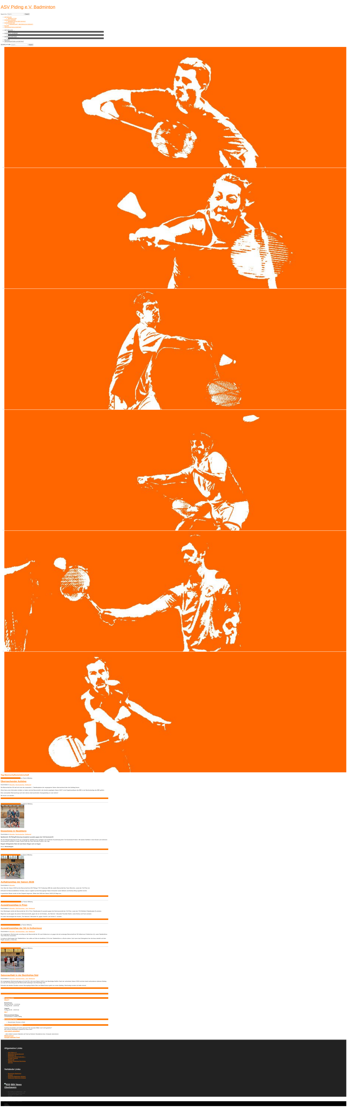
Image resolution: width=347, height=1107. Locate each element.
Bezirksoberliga (20, 784)
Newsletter (12, 18)
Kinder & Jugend (10, 20)
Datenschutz (7, 1105)
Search (27, 14)
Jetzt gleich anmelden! (12, 1031)
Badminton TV (12, 1055)
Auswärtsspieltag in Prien (14, 905)
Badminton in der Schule (17, 21)
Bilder (6, 25)
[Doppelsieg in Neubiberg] (12, 827)
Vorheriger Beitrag (6, 993)
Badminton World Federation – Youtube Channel (16, 1057)
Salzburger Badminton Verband (17, 1078)
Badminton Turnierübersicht (16, 1054)
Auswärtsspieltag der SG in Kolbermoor (21, 928)
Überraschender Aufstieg (13, 781)
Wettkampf (28, 784)
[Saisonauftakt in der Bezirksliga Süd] (12, 972)
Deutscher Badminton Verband (16, 1076)
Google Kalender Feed (12, 1037)
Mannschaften (9, 23)
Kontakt (6, 1103)
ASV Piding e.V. (12, 1052)
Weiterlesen (4, 798)
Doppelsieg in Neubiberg (13, 831)
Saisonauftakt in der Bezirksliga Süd (19, 975)
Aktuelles (8, 17)
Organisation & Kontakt (12, 27)
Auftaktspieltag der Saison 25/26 (17, 882)
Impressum (6, 1104)
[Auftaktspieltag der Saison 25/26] (12, 878)
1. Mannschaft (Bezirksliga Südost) (20, 24)
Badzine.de (11, 1059)
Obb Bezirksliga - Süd (22, 908)
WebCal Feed (8, 1036)
